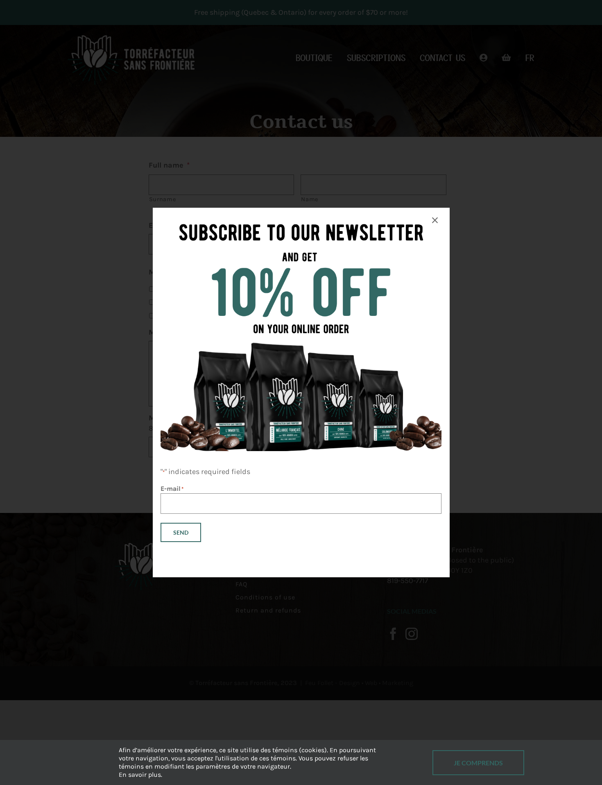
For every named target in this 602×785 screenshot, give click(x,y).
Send (180, 532)
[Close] (434, 220)
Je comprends (478, 763)
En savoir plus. (140, 774)
